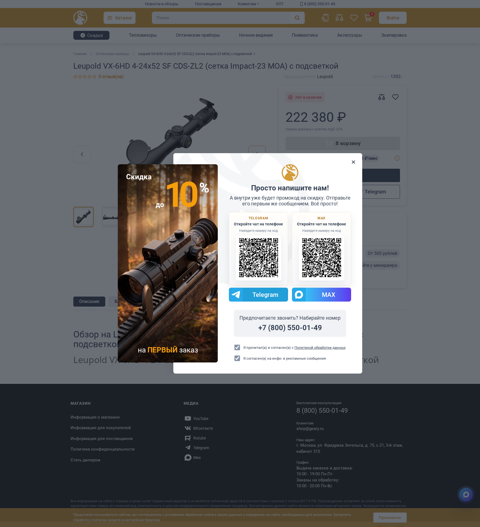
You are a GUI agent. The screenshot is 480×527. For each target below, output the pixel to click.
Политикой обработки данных (320, 347)
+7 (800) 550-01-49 (290, 328)
